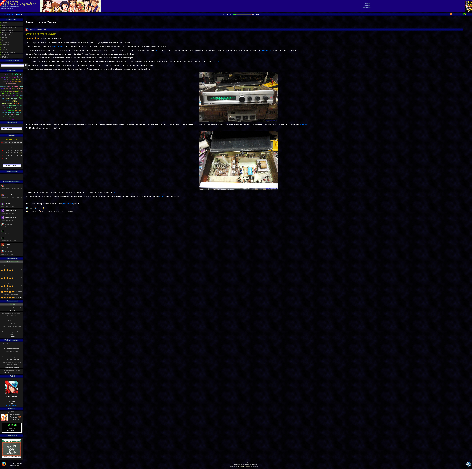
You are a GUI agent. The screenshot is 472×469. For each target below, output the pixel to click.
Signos (19, 106)
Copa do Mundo (15, 79)
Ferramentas (4, 86)
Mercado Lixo (17, 93)
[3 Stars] (32, 38)
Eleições (3, 84)
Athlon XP (4, 75)
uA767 (156, 50)
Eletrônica (35, 212)
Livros (9, 14)
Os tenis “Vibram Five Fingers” (12, 307)
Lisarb (17, 91)
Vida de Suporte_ (8, 30)
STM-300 (70, 212)
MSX (17, 96)
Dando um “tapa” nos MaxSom (41, 34)
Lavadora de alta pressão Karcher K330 (12, 333)
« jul (10, 161)
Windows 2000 (7, 117)
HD (10, 89)
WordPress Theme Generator (259, 462)
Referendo (5, 106)
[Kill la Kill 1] (468, 11)
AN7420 (216, 61)
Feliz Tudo (19, 84)
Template (18, 110)
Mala (21, 91)
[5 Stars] (38, 38)
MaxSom (58, 212)
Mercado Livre (7, 93)
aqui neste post (57, 46)
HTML (13, 89)
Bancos (9, 75)
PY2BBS (5, 23)
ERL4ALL (5, 57)
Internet (19, 88)
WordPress (236, 462)
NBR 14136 (7, 98)
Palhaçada (14, 98)
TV (8, 114)
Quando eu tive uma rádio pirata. (12, 326)
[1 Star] (27, 38)
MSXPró (4, 25)
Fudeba (6, 89)
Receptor (64, 212)
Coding (9, 79)
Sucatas (4, 110)
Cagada (3, 77)
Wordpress (16, 117)
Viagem (12, 115)
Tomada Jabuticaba (8, 112)
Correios (4, 82)
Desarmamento (17, 82)
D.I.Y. (30, 212)
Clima (4, 79)
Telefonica (10, 110)
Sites (5, 108)
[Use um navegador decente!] (4, 466)
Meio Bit (4, 50)
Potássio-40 (6, 45)
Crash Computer (245, 466)
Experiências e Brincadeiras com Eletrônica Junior (12, 363)
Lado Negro (5, 91)
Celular (19, 77)
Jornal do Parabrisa (8, 52)
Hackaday (5, 42)
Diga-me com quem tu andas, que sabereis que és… (12, 314)
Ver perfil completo (11, 405)
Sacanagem (12, 105)
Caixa (7, 77)
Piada (13, 100)
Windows (18, 114)
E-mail (14, 14)
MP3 (14, 95)
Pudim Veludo (12, 321)
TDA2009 (303, 124)
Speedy (13, 108)
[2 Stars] (30, 38)
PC (20, 97)
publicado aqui (67, 204)
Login (19, 14)
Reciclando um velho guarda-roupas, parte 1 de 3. (12, 282)
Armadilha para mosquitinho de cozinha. (12, 345)
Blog (15, 74)
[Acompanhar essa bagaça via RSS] (451, 15)
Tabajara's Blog (7, 35)
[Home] (18, 5)
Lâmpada (12, 91)
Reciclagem (7, 103)
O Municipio (6, 55)
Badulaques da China (9, 27)
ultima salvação (265, 50)
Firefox (20, 86)
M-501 (53, 212)
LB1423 (115, 192)
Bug (21, 75)
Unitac (161, 196)
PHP (7, 101)
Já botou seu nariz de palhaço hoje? (12, 357)
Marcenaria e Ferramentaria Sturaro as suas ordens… (12, 274)
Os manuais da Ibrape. (12, 351)
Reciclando (17, 103)
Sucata (18, 108)
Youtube (12, 119)
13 (45, 209)
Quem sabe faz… (12, 289)
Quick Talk (5, 40)
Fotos (3, 14)
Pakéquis (5, 37)
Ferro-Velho (13, 86)
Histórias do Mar (7, 32)
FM (49, 212)
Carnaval (12, 77)
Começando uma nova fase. (12, 370)
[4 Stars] (35, 38)
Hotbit (4, 47)
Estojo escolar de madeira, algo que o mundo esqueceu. (12, 266)
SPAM (8, 108)
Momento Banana (6, 96)
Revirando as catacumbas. (12, 294)
